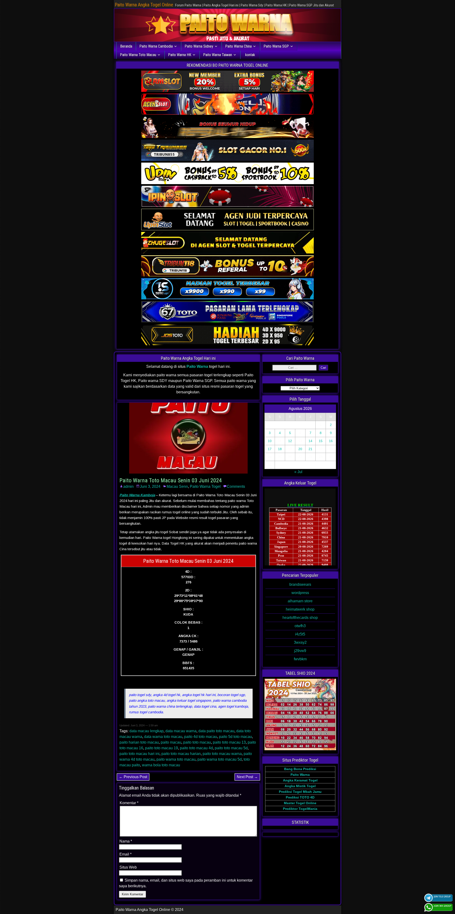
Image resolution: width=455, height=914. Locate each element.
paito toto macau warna (222, 754)
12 (290, 441)
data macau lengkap (146, 731)
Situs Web (128, 867)
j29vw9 (300, 651)
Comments (236, 486)
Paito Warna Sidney (199, 46)
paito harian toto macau (139, 742)
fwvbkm (300, 659)
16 (331, 441)
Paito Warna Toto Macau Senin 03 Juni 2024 (170, 480)
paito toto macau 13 (229, 742)
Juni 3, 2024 (150, 486)
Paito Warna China (238, 46)
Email (125, 854)
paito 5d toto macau (235, 737)
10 (270, 441)
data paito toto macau (216, 731)
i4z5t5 (300, 634)
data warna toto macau (163, 737)
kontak (250, 55)
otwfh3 (300, 626)
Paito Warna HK (179, 55)
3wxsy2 (300, 642)
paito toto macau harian (181, 754)
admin (128, 486)
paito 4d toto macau (200, 737)
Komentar (129, 803)
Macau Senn (177, 486)
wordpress (300, 593)
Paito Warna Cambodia (156, 46)
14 (310, 441)
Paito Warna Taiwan (217, 55)
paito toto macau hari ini (139, 754)
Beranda (126, 46)
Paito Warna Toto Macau (138, 55)
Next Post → (247, 777)
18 (280, 449)
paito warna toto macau (176, 759)
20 (300, 449)
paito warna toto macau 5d (219, 759)
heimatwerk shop (300, 609)
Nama (125, 841)
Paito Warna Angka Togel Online (144, 5)
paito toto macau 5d (231, 748)
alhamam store (300, 601)
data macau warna (180, 731)
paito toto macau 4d (196, 748)
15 (321, 441)
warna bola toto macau (161, 765)
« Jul (298, 472)
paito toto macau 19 (161, 748)
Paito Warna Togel (205, 486)
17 (270, 449)
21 (310, 449)
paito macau (171, 742)
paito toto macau (197, 742)
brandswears (300, 584)
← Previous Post (133, 777)
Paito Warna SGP (276, 46)
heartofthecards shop (300, 618)
